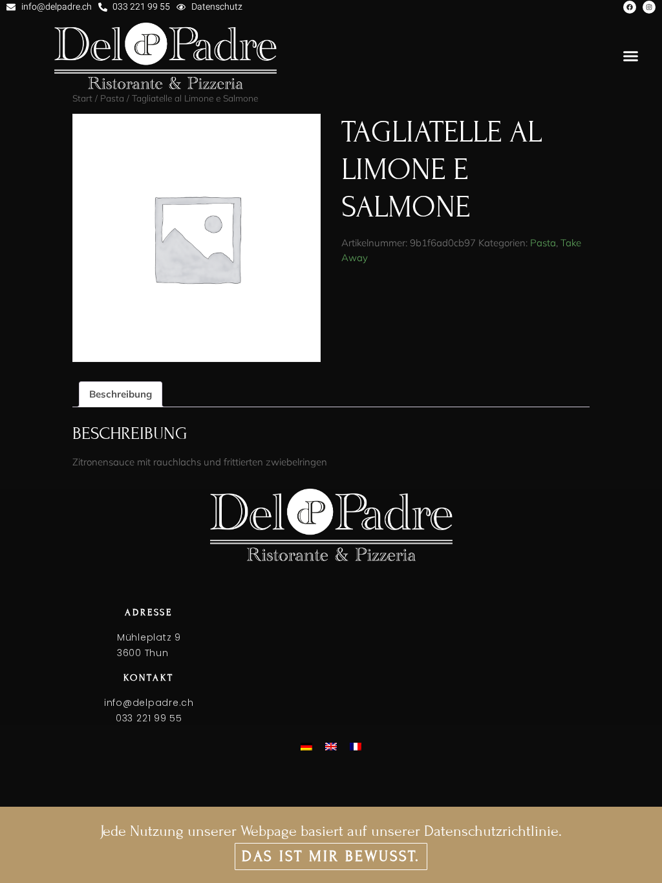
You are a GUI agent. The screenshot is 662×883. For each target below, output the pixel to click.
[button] (631, 56)
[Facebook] (629, 7)
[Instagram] (649, 7)
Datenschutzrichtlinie (491, 831)
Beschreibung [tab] (120, 394)
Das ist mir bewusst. (331, 856)
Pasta (543, 243)
